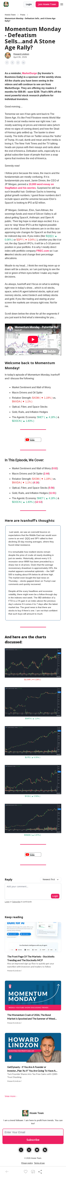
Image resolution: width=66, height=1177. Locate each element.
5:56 (51, 487)
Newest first (49, 879)
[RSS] (45, 1149)
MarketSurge (29, 73)
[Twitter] (21, 1149)
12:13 (38, 502)
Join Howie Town (47, 4)
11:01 (52, 493)
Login (29, 4)
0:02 (54, 468)
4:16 (36, 482)
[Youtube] (37, 1149)
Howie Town (10, 15)
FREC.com (42, 250)
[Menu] (62, 4)
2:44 (46, 473)
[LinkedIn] (29, 1149)
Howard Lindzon (21, 54)
